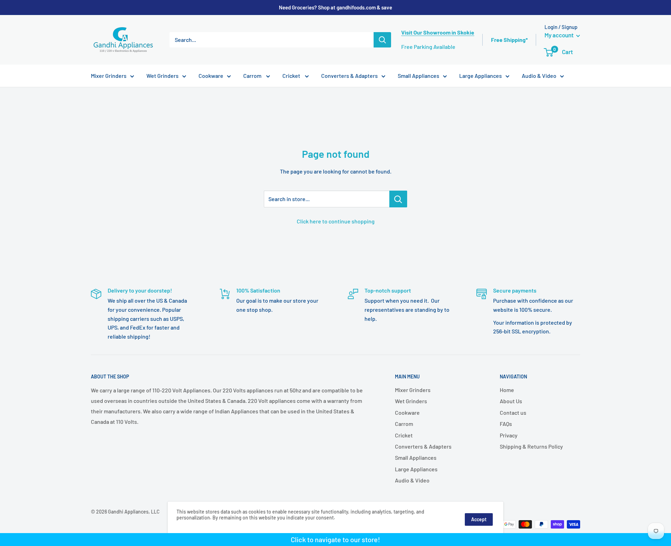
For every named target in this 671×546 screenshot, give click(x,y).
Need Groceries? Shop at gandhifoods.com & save (335, 7)
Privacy (509, 435)
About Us (511, 401)
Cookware (211, 75)
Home (507, 389)
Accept (478, 519)
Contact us (513, 412)
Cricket (291, 75)
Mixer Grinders (109, 75)
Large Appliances (480, 75)
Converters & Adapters (349, 75)
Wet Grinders (162, 75)
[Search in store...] (398, 199)
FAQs (506, 423)
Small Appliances (418, 75)
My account (559, 34)
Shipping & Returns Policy (531, 446)
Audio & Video (539, 75)
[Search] (382, 39)
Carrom (252, 75)
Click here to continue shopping (336, 221)
